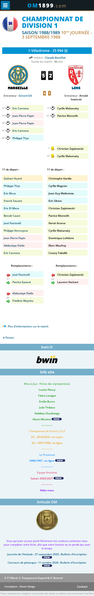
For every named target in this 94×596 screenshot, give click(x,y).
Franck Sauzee (13, 201)
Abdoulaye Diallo (14, 245)
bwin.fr (47, 347)
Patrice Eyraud (21, 282)
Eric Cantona (20, 131)
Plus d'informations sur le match (28, 326)
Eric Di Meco (11, 208)
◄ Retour (8, 337)
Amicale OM (47, 502)
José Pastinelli (12, 223)
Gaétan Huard (13, 178)
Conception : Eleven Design (19, 586)
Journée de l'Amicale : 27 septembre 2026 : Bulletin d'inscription (47, 554)
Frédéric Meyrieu (22, 301)
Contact (82, 587)
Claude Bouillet (55, 58)
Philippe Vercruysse (16, 230)
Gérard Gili (25, 96)
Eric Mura (10, 193)
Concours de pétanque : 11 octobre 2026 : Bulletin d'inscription (47, 562)
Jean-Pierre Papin (23, 123)
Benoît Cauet (12, 216)
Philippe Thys (20, 138)
